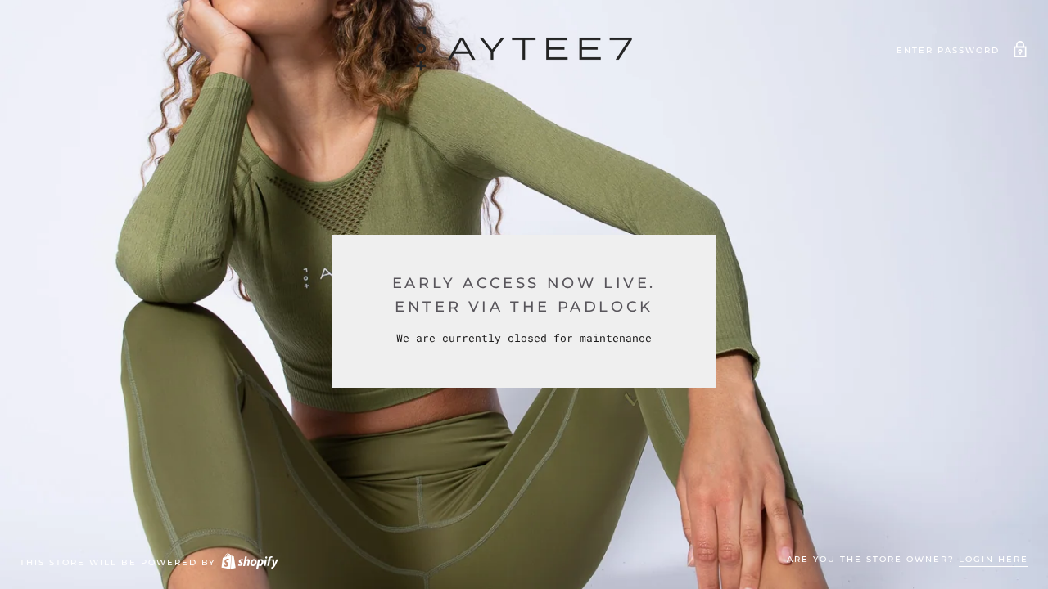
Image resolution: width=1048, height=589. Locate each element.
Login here (993, 559)
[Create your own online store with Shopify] (248, 562)
